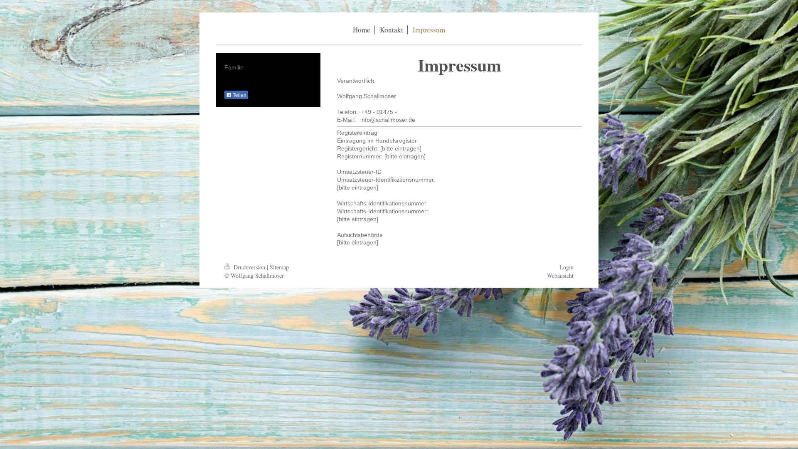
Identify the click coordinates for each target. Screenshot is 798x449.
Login (566, 267)
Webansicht (560, 275)
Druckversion (249, 267)
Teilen (239, 95)
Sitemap (279, 267)
